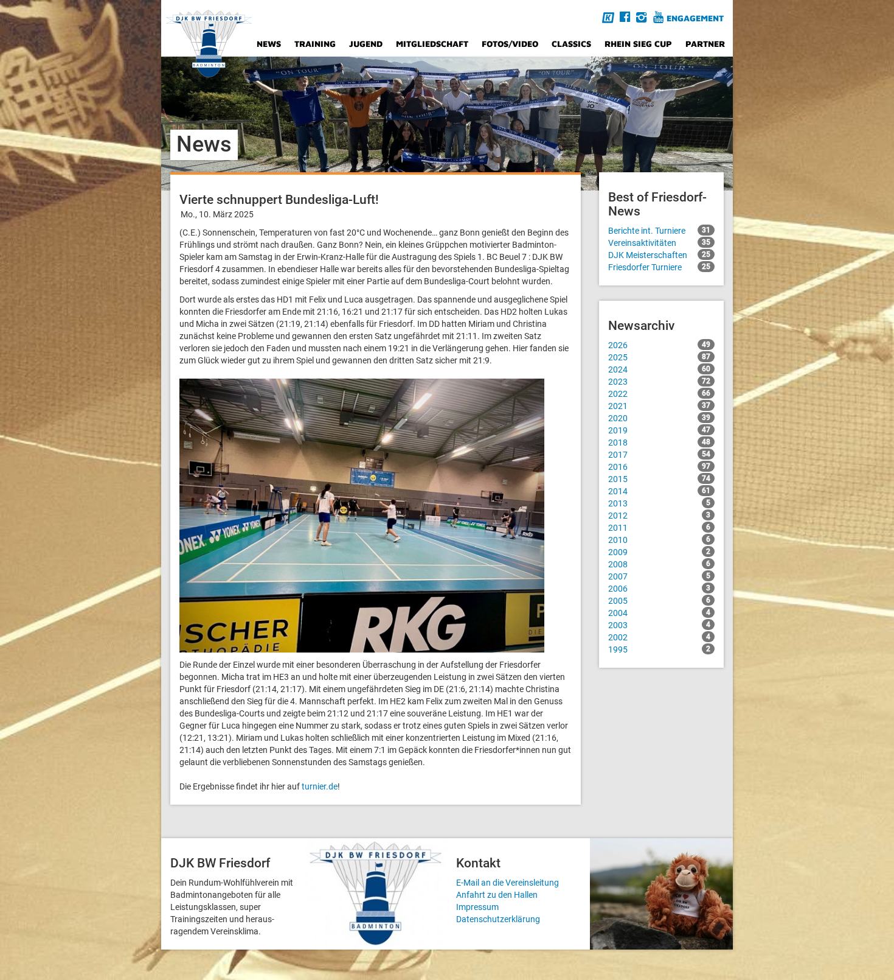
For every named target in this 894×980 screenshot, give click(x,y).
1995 (659, 649)
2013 (659, 503)
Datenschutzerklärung (498, 919)
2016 (659, 467)
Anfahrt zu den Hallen (497, 895)
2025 (659, 357)
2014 (659, 491)
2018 (659, 442)
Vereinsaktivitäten (659, 243)
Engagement (695, 18)
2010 (659, 540)
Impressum (477, 907)
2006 (659, 588)
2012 (659, 515)
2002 (659, 637)
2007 (659, 576)
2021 (659, 406)
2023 (659, 382)
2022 (659, 394)
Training (315, 43)
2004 (659, 613)
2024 (659, 369)
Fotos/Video (510, 43)
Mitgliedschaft (432, 43)
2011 (659, 528)
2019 (659, 430)
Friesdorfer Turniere (659, 267)
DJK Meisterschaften (659, 255)
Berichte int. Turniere (659, 231)
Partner (705, 43)
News (269, 43)
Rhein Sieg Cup (638, 43)
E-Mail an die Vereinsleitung (507, 882)
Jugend (366, 43)
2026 (659, 345)
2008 (659, 564)
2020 (659, 418)
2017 (659, 455)
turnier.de (320, 786)
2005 (659, 601)
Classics (571, 43)
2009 (659, 552)
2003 (659, 625)
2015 (659, 479)
